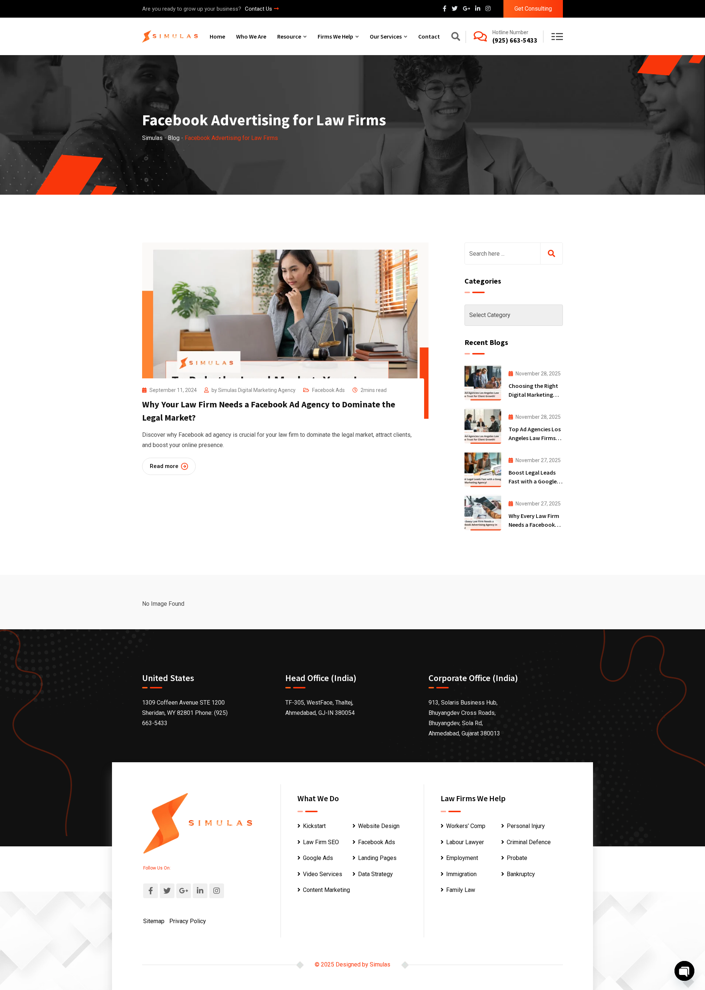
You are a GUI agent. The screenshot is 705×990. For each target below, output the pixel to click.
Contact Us (258, 9)
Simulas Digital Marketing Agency (257, 390)
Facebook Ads (328, 390)
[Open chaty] (684, 971)
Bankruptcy (521, 874)
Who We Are (251, 36)
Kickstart (314, 825)
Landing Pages (377, 857)
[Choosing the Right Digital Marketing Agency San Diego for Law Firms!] (482, 382)
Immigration (461, 874)
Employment (462, 857)
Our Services (386, 36)
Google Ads (318, 857)
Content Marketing (326, 889)
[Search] (455, 37)
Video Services (322, 874)
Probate (517, 857)
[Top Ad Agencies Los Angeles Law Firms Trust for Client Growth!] (482, 426)
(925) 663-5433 (515, 40)
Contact (429, 36)
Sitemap (153, 921)
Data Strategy (375, 874)
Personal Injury (526, 825)
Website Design (379, 825)
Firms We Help (335, 36)
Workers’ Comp (465, 825)
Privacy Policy (187, 921)
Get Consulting (533, 8)
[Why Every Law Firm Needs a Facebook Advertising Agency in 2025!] (482, 512)
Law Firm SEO (321, 842)
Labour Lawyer (465, 842)
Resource (289, 36)
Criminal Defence (529, 842)
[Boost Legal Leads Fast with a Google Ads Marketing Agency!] (482, 469)
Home (217, 36)
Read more (164, 466)
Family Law (460, 889)
